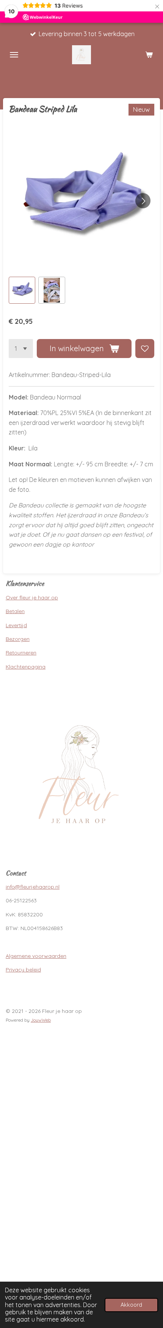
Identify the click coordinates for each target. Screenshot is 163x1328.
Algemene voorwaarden (36, 955)
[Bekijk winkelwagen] (149, 54)
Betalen (15, 611)
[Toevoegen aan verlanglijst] (144, 348)
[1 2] (21, 348)
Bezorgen (18, 638)
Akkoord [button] (131, 1304)
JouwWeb (41, 1020)
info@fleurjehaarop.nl (33, 886)
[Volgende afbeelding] (142, 200)
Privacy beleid (23, 969)
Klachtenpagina (25, 666)
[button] (22, 290)
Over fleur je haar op (32, 597)
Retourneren (21, 652)
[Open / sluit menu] (14, 54)
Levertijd (16, 625)
